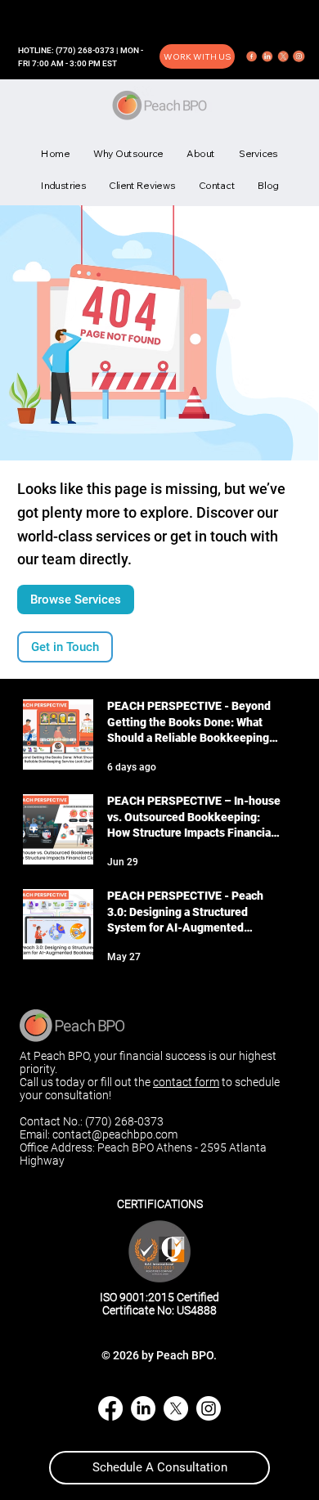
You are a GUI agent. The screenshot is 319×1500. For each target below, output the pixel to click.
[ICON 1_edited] (252, 56)
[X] (176, 1408)
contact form (186, 1082)
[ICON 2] (267, 56)
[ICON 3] (283, 56)
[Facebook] (110, 1408)
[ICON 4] (298, 56)
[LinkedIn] (143, 1408)
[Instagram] (208, 1408)
